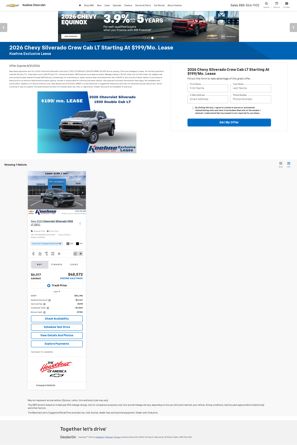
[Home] (79, 5)
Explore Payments (57, 343)
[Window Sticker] (81, 254)
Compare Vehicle (45, 385)
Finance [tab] (57, 265)
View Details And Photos (56, 335)
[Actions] (80, 223)
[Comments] (75, 254)
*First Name (195, 84)
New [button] (99, 5)
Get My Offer (229, 122)
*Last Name (238, 84)
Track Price (59, 285)
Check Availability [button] (57, 318)
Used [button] (107, 5)
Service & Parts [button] (143, 5)
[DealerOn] (68, 437)
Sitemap (109, 437)
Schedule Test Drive (57, 327)
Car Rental (159, 5)
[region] (57, 304)
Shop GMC (89, 5)
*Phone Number (240, 95)
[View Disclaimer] (59, 253)
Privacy (117, 437)
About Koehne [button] (175, 5)
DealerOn (100, 437)
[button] (83, 193)
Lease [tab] (74, 265)
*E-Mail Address (197, 95)
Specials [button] (117, 5)
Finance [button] (128, 5)
